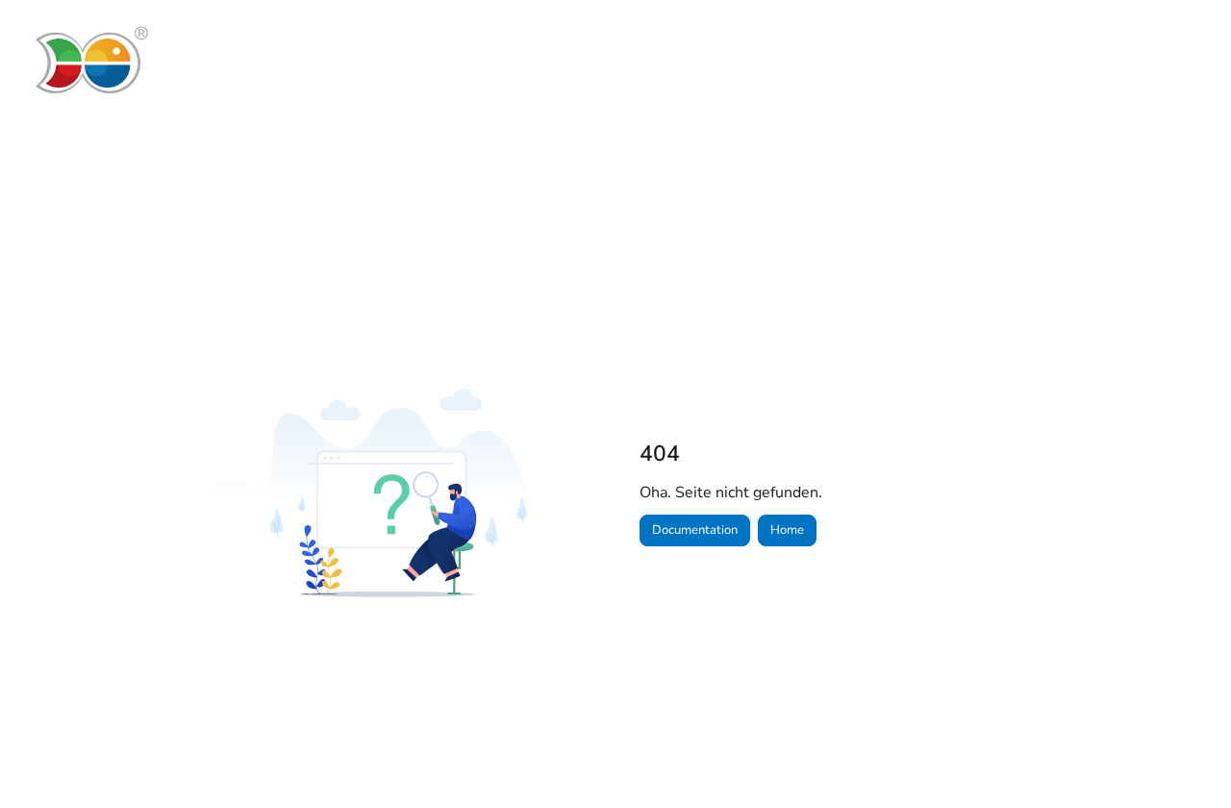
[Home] (90, 60)
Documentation (695, 530)
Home (787, 530)
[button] (1187, 760)
